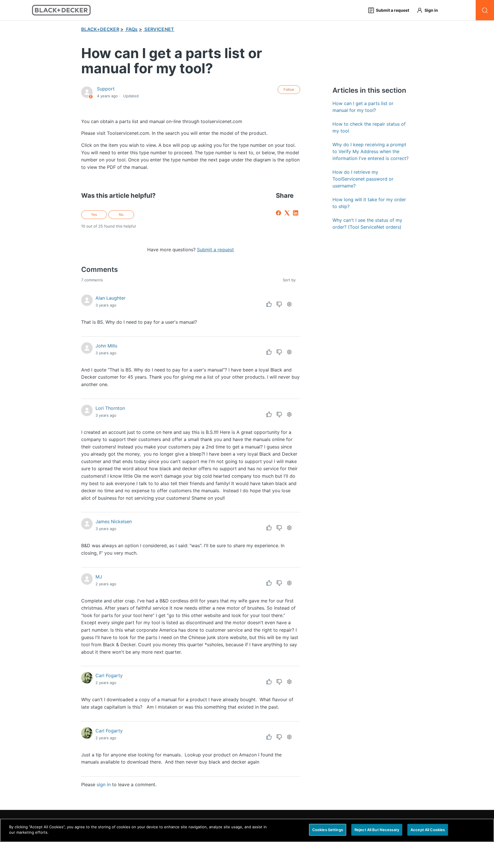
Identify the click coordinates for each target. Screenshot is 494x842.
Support (106, 89)
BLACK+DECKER (100, 29)
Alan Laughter (110, 298)
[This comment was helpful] (269, 304)
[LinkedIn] (295, 213)
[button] (430, 10)
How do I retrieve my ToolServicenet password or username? (362, 179)
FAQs (132, 29)
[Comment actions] (289, 304)
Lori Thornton (110, 408)
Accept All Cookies (428, 829)
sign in (104, 784)
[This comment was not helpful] (279, 304)
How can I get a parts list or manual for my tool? (362, 106)
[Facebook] (278, 213)
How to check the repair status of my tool (369, 127)
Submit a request (215, 249)
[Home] (61, 10)
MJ (98, 577)
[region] (247, 830)
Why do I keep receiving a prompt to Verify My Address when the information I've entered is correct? (370, 151)
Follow (289, 89)
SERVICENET (159, 29)
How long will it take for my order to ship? (369, 203)
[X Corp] (287, 213)
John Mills (106, 346)
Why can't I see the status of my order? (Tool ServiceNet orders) (367, 223)
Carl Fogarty (109, 675)
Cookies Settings (327, 829)
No (121, 214)
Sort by (290, 280)
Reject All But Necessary (376, 829)
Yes (94, 214)
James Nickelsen (113, 521)
